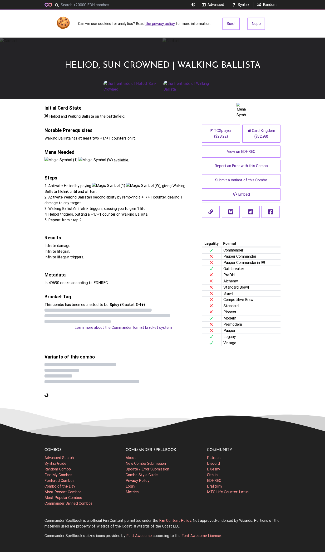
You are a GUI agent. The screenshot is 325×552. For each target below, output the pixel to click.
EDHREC (214, 480)
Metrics (132, 492)
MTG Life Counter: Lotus (228, 492)
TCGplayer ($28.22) (222, 133)
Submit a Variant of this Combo (241, 180)
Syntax (243, 4)
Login (130, 486)
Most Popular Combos (63, 497)
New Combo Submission (146, 463)
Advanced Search (59, 457)
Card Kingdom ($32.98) (263, 133)
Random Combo (57, 469)
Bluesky (213, 469)
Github (212, 475)
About (131, 457)
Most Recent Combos (63, 492)
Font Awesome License (201, 535)
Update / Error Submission (147, 469)
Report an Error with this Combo (241, 166)
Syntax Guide (55, 463)
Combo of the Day (59, 486)
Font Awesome (139, 535)
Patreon (214, 457)
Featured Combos (59, 480)
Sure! (231, 23)
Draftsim (214, 486)
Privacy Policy (137, 480)
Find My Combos (58, 475)
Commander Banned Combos (68, 503)
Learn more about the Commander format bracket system (123, 327)
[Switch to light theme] (193, 5)
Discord (213, 463)
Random (269, 4)
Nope (256, 23)
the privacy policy (160, 23)
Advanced (215, 4)
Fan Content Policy (175, 520)
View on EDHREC (241, 151)
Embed (244, 194)
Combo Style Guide (142, 475)
